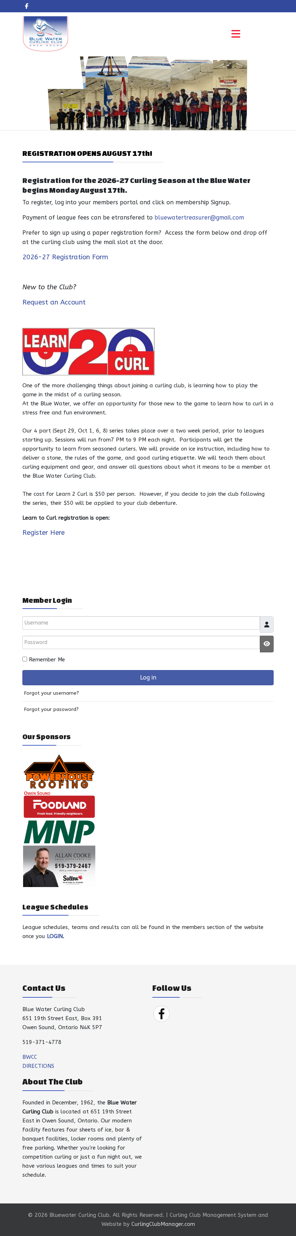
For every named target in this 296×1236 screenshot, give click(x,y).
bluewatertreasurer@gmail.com (199, 217)
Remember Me (47, 659)
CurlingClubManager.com (163, 1224)
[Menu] (235, 34)
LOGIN (55, 936)
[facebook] (26, 6)
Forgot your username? (51, 693)
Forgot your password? (51, 709)
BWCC (29, 1057)
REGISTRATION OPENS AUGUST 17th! (87, 153)
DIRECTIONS (38, 1066)
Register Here (43, 533)
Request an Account (54, 302)
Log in (148, 677)
